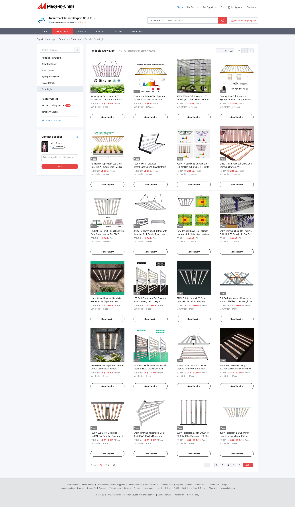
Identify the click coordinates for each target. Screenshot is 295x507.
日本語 (176, 488)
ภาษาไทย (193, 488)
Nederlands (148, 488)
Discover (118, 31)
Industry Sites (167, 484)
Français (102, 488)
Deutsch (137, 488)
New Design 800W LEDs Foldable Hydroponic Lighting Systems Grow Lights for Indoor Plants (193, 234)
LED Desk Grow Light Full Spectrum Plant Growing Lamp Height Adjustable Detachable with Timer (150, 301)
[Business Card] (77, 137)
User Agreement (164, 494)
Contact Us (136, 31)
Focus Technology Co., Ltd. (127, 494)
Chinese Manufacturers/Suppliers (111, 484)
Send (60, 166)
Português (91, 488)
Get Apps (235, 7)
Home (44, 31)
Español (80, 488)
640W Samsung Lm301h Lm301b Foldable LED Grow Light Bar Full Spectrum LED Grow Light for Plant (236, 234)
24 (101, 465)
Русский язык (115, 488)
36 (107, 465)
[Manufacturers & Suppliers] (56, 6)
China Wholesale (135, 484)
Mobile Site (214, 484)
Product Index (200, 484)
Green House (47, 70)
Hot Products (72, 484)
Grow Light (46, 89)
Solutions (100, 31)
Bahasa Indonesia (227, 488)
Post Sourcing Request (245, 20)
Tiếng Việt (213, 488)
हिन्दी (184, 488)
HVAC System (48, 82)
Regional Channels (184, 484)
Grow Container (49, 63)
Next (247, 464)
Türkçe (202, 488)
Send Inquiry (107, 117)
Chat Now (59, 146)
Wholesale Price (151, 484)
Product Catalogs (53, 120)
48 (114, 465)
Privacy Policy (193, 494)
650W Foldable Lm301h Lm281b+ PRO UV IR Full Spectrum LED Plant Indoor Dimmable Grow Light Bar (193, 436)
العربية (159, 488)
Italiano (127, 488)
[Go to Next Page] (250, 50)
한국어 (167, 488)
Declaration (179, 494)
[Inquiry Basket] (222, 7)
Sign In (180, 7)
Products (64, 31)
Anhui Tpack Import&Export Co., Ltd (70, 18)
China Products (87, 484)
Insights (225, 484)
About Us (82, 31)
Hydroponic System (50, 76)
